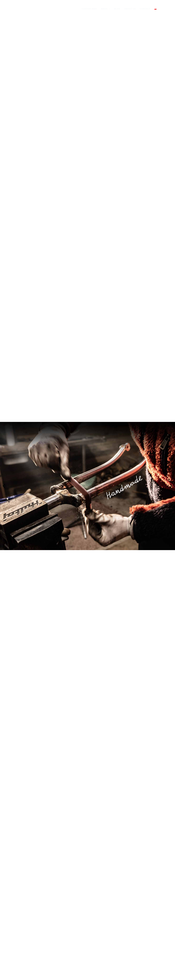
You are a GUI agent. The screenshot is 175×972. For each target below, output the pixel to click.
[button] (3, 486)
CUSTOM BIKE (89, 9)
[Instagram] (169, 9)
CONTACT (145, 9)
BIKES (104, 9)
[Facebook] (165, 9)
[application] (108, 9)
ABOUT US (130, 9)
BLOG (117, 9)
